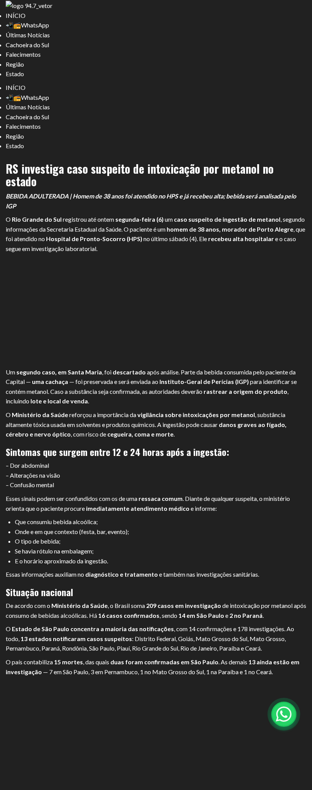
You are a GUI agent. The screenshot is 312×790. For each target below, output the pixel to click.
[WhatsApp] (283, 714)
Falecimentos (23, 54)
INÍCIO (15, 15)
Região (15, 64)
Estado (15, 73)
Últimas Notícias (28, 34)
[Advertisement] (156, 310)
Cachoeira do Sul (27, 44)
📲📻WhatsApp (27, 25)
